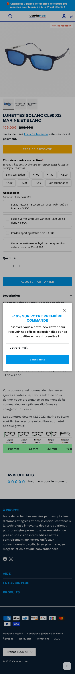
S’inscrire (37, 359)
